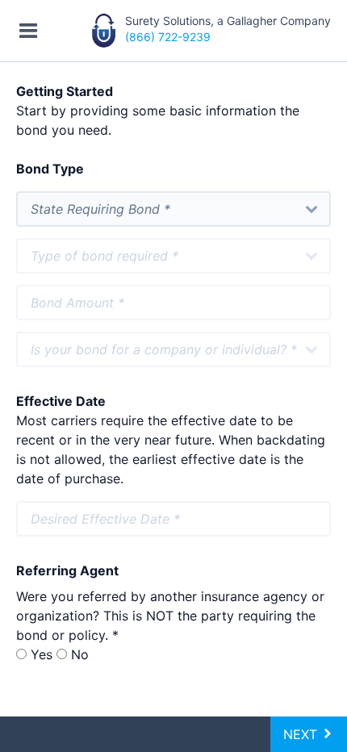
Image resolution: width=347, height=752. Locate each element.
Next (302, 734)
